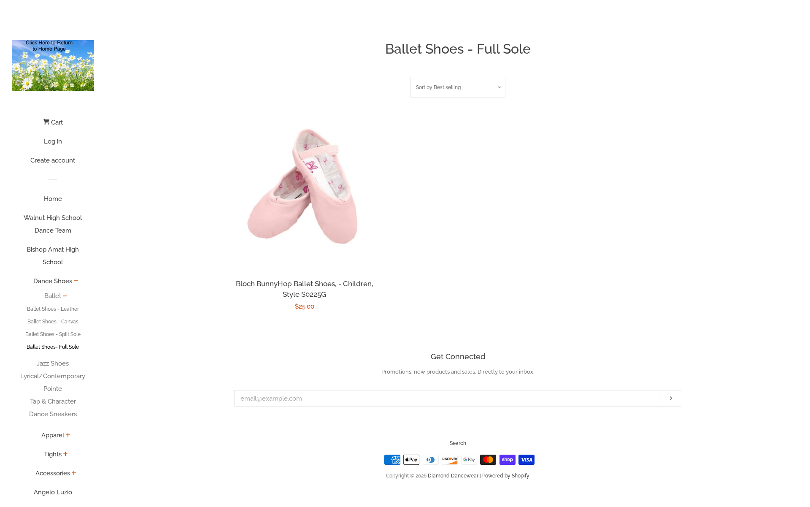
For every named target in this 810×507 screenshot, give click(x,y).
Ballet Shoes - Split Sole (53, 334)
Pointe (52, 389)
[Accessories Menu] (74, 473)
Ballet (52, 296)
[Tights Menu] (66, 454)
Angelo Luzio (53, 492)
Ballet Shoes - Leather (53, 309)
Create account (52, 160)
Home (53, 199)
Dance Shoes (52, 281)
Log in (53, 141)
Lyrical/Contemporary (52, 376)
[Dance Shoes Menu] (76, 281)
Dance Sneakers (53, 414)
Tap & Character (53, 401)
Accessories (52, 473)
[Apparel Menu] (68, 435)
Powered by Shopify (505, 476)
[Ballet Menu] (65, 296)
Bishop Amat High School (53, 256)
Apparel (52, 435)
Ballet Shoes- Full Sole (53, 347)
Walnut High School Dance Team (53, 224)
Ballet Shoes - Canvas (52, 322)
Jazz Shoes (53, 363)
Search (458, 443)
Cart (56, 122)
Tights (53, 454)
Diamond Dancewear (453, 476)
